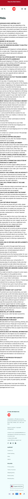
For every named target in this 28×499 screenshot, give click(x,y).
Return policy (10, 475)
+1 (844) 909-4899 (12, 438)
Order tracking (10, 453)
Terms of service (11, 469)
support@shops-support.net (14, 440)
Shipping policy (11, 472)
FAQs (8, 456)
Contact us (10, 450)
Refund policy (10, 478)
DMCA (9, 459)
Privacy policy (10, 467)
